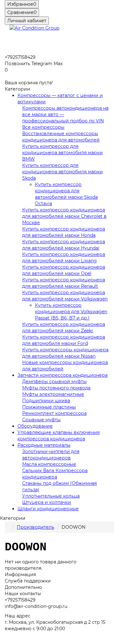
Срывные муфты (41, 420)
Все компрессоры (43, 127)
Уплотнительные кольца (51, 496)
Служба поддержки (28, 581)
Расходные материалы (43, 445)
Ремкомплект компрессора (54, 413)
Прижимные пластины (49, 407)
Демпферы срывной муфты (54, 381)
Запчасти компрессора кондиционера (62, 375)
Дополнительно (23, 587)
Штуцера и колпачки (46, 502)
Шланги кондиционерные (48, 509)
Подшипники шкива (46, 400)
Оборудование (35, 426)
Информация (20, 574)
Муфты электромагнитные (53, 394)
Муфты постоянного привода (56, 388)
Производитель (35, 527)
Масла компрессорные (49, 464)
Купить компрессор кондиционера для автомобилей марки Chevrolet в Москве (64, 216)
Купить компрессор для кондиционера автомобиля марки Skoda (62, 171)
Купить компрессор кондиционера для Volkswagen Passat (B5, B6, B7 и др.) (71, 311)
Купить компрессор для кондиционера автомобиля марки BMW (62, 152)
